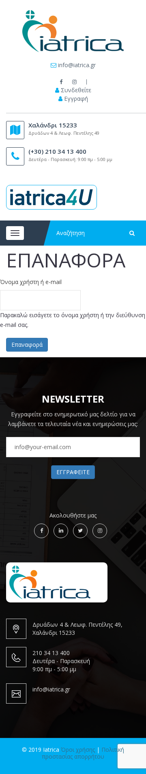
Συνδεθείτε (76, 90)
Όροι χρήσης (78, 749)
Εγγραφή (76, 99)
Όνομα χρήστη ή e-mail (31, 282)
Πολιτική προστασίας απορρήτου (83, 753)
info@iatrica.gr (77, 65)
